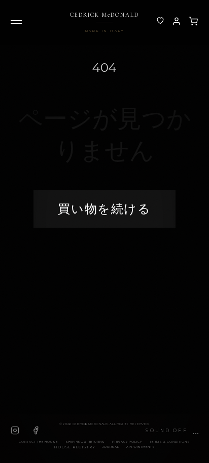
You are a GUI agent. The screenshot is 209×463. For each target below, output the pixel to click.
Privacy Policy (127, 441)
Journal (110, 446)
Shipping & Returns (85, 441)
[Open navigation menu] (16, 24)
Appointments (140, 446)
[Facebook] (35, 430)
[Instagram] (15, 430)
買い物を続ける (104, 208)
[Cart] (193, 21)
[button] (172, 431)
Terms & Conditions (170, 441)
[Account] (160, 21)
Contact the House (38, 441)
